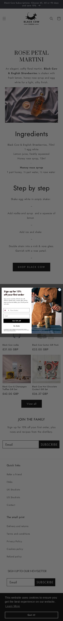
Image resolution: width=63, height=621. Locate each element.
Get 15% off (16, 321)
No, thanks (16, 326)
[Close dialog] (59, 289)
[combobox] (6, 310)
